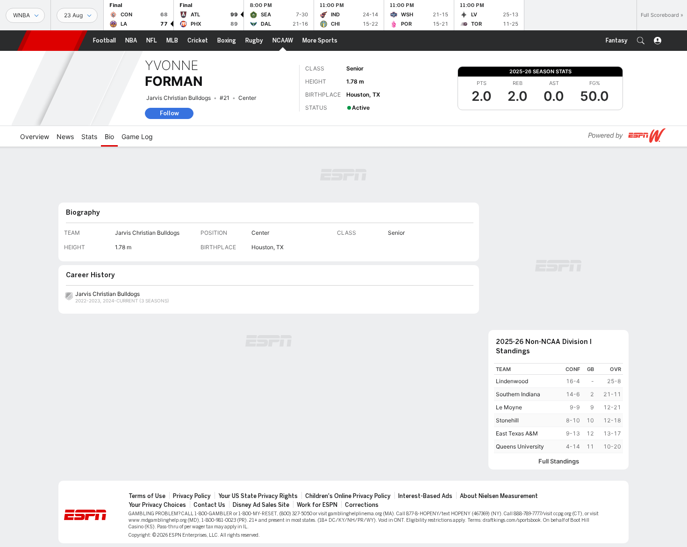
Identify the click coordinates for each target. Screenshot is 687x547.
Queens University (520, 446)
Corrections (362, 505)
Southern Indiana (518, 394)
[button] (640, 40)
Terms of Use (147, 496)
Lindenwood (512, 381)
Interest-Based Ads (425, 496)
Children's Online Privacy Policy (348, 496)
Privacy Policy (192, 496)
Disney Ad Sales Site (261, 505)
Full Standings (558, 461)
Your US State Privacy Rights (258, 496)
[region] (558, 408)
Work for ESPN (317, 505)
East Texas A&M (517, 433)
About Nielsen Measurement (499, 496)
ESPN (52, 40)
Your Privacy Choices (157, 505)
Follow (169, 113)
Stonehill (507, 420)
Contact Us (209, 505)
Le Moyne (509, 407)
